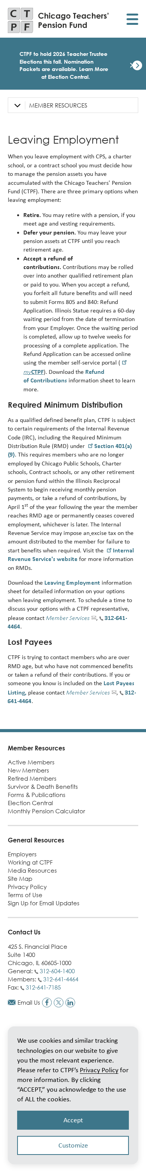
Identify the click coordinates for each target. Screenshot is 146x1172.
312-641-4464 (60, 979)
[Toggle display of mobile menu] (132, 20)
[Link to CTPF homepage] (58, 20)
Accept (73, 1119)
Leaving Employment (72, 582)
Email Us (29, 1002)
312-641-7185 (43, 987)
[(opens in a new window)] (47, 1002)
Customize (73, 1145)
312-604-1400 (57, 970)
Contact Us (24, 932)
